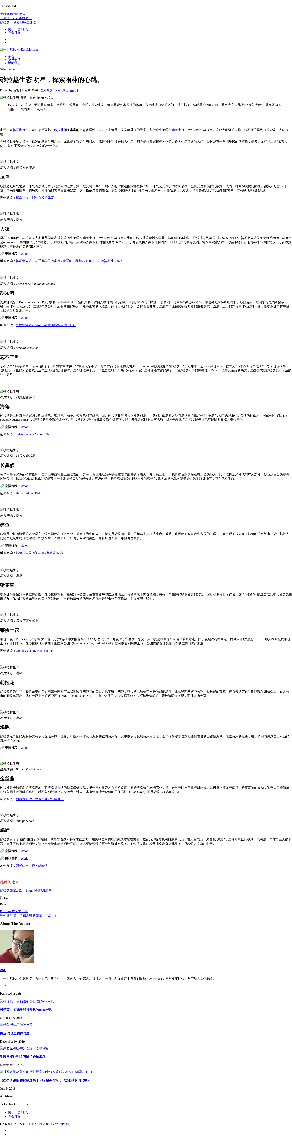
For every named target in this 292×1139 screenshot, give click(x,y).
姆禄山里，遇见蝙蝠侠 (32, 865)
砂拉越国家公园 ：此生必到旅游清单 (26, 890)
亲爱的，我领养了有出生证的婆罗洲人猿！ (93, 261)
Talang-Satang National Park (34, 434)
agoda (24, 858)
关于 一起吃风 (18, 29)
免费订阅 (14, 32)
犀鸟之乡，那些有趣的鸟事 (35, 197)
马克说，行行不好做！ (16, 18)
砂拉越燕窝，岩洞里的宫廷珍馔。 (40, 799)
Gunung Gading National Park (35, 650)
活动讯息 (14, 63)
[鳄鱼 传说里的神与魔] (16, 1024)
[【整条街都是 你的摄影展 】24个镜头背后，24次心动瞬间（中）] (47, 1071)
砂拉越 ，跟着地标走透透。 (19, 22)
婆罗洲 (17, 130)
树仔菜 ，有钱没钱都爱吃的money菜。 (27, 1009)
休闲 (57, 90)
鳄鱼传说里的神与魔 (30, 553)
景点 (65, 90)
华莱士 (176, 130)
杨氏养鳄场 (55, 553)
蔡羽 (16, 90)
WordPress (62, 1123)
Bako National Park (28, 493)
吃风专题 (14, 59)
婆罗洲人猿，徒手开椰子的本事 (38, 261)
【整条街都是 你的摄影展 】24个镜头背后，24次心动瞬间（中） (45, 1080)
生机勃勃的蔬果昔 (12, 14)
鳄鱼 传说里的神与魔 (14, 1033)
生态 (73, 90)
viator (24, 253)
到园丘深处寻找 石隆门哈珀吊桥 (22, 1056)
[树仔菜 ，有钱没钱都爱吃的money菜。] (28, 1001)
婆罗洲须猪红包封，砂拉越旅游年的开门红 (46, 325)
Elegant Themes (27, 1123)
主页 (11, 56)
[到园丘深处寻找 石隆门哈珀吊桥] (24, 1048)
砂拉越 (59, 130)
